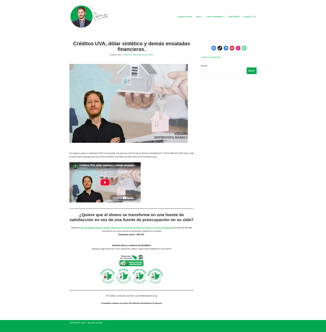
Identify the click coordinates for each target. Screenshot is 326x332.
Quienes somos (185, 16)
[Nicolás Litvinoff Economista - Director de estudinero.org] (89, 16)
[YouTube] (232, 48)
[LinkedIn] (226, 48)
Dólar (151, 55)
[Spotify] (244, 48)
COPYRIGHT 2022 (77, 329)
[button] (202, 16)
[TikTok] (220, 48)
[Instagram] (238, 48)
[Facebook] (213, 48)
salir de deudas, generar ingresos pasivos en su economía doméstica (112, 227)
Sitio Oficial (234, 16)
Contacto (247, 16)
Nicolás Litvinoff (105, 329)
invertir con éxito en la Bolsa (158, 227)
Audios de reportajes (132, 55)
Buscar (204, 66)
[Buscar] (254, 16)
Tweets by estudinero (211, 57)
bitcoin (145, 55)
